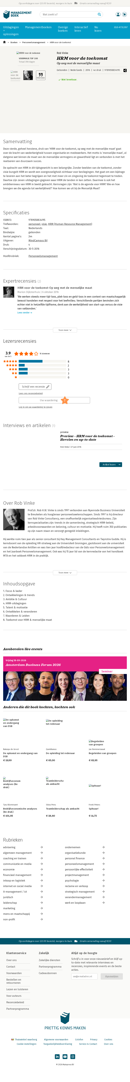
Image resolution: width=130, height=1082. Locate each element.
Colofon (79, 1039)
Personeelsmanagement (33, 42)
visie (44, 224)
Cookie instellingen (26, 1044)
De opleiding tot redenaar (60, 753)
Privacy (93, 1039)
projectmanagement (77, 875)
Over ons (11, 960)
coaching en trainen (14, 858)
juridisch (8, 897)
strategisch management (80, 891)
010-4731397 (121, 27)
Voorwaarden (14, 973)
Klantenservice (16, 953)
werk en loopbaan (75, 902)
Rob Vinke (62, 53)
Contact (10, 966)
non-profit (9, 919)
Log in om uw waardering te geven (35, 407)
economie (9, 869)
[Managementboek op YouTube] (65, 1056)
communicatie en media (17, 863)
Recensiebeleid (15, 1002)
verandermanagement (78, 897)
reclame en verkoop (76, 886)
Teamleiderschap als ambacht (62, 808)
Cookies (108, 1039)
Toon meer (63, 330)
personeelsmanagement (79, 863)
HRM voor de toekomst (60, 42)
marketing (9, 908)
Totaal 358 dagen (27, 62)
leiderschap (10, 902)
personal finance (75, 858)
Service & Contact (88, 1044)
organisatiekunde (75, 852)
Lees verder (23, 312)
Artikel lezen (109, 464)
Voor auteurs (13, 995)
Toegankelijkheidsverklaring (57, 1044)
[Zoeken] (99, 14)
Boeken (13, 42)
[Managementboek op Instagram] (72, 1056)
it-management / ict (15, 891)
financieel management (17, 875)
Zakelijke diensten (49, 960)
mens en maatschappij (16, 913)
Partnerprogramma (17, 1008)
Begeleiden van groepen (102, 753)
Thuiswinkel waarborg (26, 1039)
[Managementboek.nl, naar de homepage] (17, 18)
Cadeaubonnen (48, 973)
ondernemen (72, 847)
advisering (9, 847)
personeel (34, 224)
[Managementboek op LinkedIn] (57, 1056)
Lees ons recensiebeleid (31, 393)
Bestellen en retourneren (13, 981)
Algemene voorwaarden (56, 1039)
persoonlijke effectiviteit (79, 869)
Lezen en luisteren (17, 989)
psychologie (72, 880)
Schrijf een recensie (33, 386)
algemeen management (17, 852)
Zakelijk (44, 953)
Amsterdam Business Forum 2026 (33, 665)
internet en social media (17, 886)
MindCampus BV (38, 240)
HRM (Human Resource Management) (70, 224)
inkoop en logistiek (14, 880)
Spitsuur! (93, 808)
